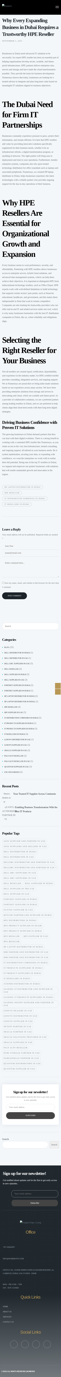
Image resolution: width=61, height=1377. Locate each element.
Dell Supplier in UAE (16, 894)
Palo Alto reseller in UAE (17, 761)
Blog (6, 647)
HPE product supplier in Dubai (23, 931)
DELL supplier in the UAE (19, 889)
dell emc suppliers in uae (20, 873)
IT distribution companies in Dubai (25, 498)
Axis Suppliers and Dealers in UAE (25, 846)
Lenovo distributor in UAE (17, 739)
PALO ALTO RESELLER (16, 1048)
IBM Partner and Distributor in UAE (26, 957)
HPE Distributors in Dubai (20, 920)
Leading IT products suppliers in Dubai (28, 997)
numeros (31, 1371)
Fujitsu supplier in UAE (18, 910)
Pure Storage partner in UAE (22, 1053)
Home (5, 1307)
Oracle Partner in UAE (18, 1032)
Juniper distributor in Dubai (22, 984)
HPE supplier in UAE (13, 712)
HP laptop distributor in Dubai (23, 487)
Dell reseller (11, 669)
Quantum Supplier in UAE (19, 1069)
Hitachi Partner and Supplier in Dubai (28, 915)
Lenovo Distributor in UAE (20, 1016)
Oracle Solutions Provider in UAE (25, 1037)
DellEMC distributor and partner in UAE (29, 862)
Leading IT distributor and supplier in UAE (28, 990)
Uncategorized (11, 772)
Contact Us (8, 1322)
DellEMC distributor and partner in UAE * (30, 868)
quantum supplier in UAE (16, 767)
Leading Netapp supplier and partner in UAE (29, 1004)
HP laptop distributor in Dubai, (19, 701)
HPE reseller (27, 57)
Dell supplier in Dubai (15, 674)
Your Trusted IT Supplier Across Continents (34, 793)
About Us (7, 1312)
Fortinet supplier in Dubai (17, 685)
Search (5, 1139)
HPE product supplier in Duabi (23, 926)
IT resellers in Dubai (46, 462)
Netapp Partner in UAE (17, 1027)
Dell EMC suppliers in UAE (17, 664)
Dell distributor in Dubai (17, 653)
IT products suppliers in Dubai (19, 729)
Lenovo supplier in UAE (15, 745)
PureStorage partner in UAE (21, 1058)
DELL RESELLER (12, 883)
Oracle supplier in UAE (15, 750)
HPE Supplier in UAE (36, 936)
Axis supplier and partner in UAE (24, 841)
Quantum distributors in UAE (22, 1064)
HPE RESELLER (12, 493)
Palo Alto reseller (13, 756)
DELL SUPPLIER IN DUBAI (39, 883)
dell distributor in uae (16, 658)
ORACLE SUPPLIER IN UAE (18, 1042)
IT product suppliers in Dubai (22, 973)
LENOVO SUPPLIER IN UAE (18, 1021)
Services (7, 1317)
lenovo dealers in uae (18, 1011)
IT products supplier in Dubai (18, 723)
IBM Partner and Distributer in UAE (26, 952)
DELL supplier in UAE (14, 680)
